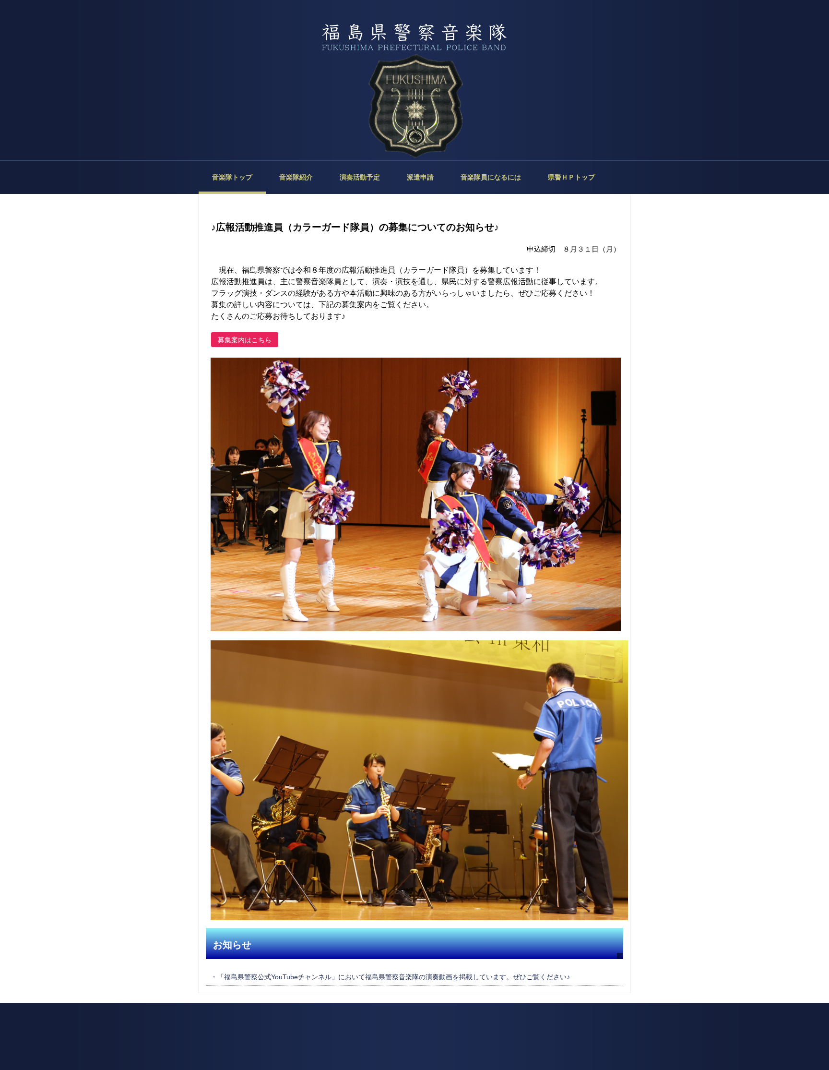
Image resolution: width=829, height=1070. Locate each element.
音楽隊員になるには (491, 177)
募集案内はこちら (245, 340)
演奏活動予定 (360, 177)
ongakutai (414, 38)
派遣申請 (420, 177)
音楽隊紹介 (296, 177)
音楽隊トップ (232, 177)
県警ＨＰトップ (571, 177)
